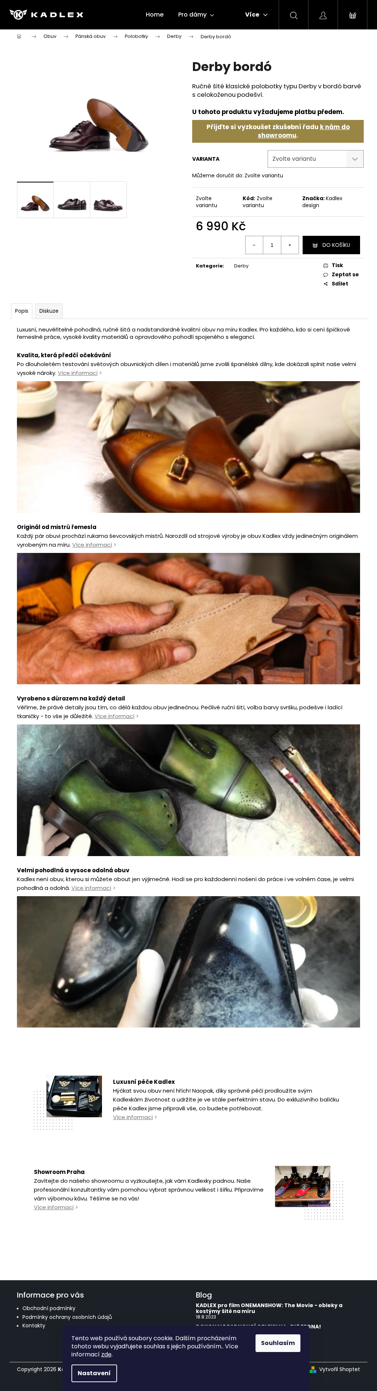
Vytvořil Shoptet (339, 1369)
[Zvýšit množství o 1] (290, 245)
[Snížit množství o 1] (254, 245)
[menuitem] (154, 14)
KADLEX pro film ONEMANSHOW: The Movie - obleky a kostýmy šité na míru (269, 1308)
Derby (241, 265)
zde (106, 1354)
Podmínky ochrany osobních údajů (67, 1317)
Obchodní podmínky (48, 1308)
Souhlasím (278, 1343)
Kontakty (33, 1325)
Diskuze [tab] (49, 311)
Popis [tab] (21, 311)
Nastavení (94, 1373)
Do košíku (336, 245)
